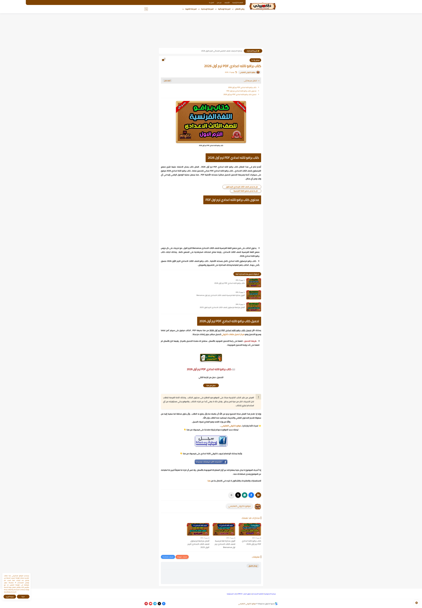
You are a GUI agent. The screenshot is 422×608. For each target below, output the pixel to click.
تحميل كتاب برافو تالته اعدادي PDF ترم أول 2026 (239, 94)
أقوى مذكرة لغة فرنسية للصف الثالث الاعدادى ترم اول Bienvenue (220, 295)
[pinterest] (146, 603)
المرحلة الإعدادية (207, 9)
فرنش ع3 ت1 (255, 60)
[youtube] (150, 603)
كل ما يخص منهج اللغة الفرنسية (246, 190)
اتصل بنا (211, 2)
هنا (209, 481)
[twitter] (159, 603)
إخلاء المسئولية (232, 593)
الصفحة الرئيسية (237, 2)
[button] (251, 495)
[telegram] (155, 603)
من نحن (219, 2)
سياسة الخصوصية (270, 593)
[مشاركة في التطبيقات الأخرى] (231, 495)
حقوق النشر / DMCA (244, 593)
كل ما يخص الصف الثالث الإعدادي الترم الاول (242, 186)
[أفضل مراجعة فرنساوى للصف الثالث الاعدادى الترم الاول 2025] (253, 307)
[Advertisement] (211, 30)
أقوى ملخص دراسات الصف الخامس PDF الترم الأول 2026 (221, 50)
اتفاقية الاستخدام (257, 593)
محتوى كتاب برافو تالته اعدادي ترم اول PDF (241, 90)
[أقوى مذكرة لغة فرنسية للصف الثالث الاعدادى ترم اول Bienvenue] (253, 295)
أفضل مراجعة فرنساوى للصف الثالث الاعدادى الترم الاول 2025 (222, 307)
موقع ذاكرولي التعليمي (247, 72)
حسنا (23, 596)
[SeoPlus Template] (276, 603)
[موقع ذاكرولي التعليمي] (262, 6)
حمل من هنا (211, 385)
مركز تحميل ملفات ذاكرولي (233, 334)
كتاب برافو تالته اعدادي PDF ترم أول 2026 (242, 87)
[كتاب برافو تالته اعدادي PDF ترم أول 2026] (253, 283)
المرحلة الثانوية (191, 9)
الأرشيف (227, 2)
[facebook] (163, 603)
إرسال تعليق (253, 565)
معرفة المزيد (10, 596)
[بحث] (146, 9)
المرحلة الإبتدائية (224, 9)
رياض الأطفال (240, 9)
